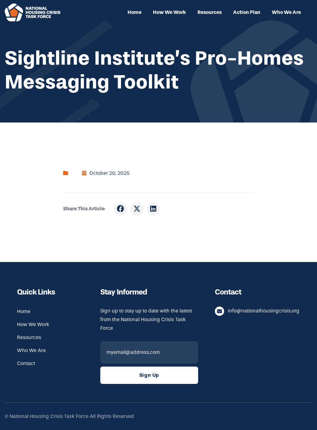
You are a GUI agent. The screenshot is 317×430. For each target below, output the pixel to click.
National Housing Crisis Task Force (49, 416)
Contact (26, 363)
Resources (210, 12)
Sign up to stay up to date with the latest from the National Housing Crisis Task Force (146, 319)
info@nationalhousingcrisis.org (263, 311)
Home (134, 12)
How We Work (169, 12)
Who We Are (286, 12)
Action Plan (246, 12)
